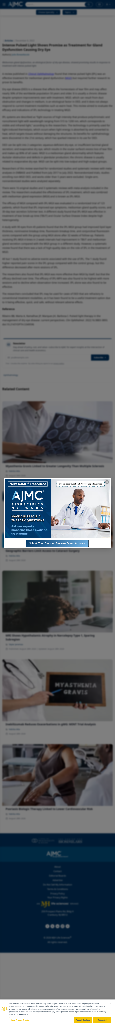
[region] (57, 1012)
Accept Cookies (83, 1020)
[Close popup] (107, 482)
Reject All (102, 1020)
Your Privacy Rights (20, 1020)
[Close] (110, 1004)
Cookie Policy (22, 1014)
